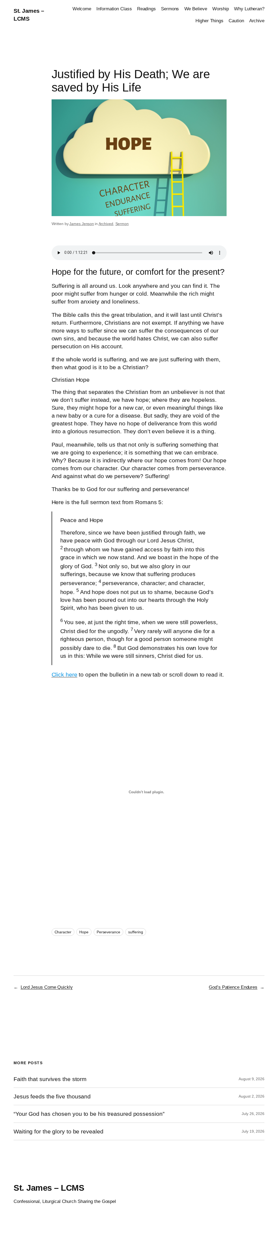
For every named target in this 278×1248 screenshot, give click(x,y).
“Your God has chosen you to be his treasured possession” (89, 1114)
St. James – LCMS (49, 1188)
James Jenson (81, 224)
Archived (106, 224)
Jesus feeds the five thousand (52, 1096)
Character (63, 932)
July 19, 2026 (253, 1131)
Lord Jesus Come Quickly (47, 987)
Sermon (122, 224)
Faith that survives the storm (50, 1079)
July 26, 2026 (253, 1113)
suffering (135, 932)
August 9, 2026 (251, 1079)
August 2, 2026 (251, 1096)
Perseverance (108, 932)
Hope (84, 932)
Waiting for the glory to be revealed (58, 1131)
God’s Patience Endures (233, 987)
